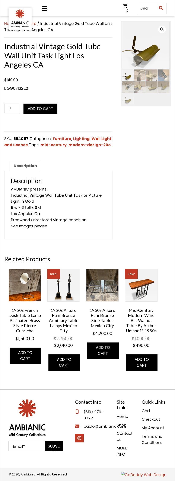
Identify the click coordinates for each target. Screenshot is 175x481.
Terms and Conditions (152, 439)
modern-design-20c (90, 144)
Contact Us (125, 436)
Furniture (62, 138)
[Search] (161, 8)
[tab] (25, 166)
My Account (153, 427)
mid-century (54, 144)
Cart (146, 410)
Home (122, 416)
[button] (54, 446)
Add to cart (40, 108)
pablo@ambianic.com (105, 426)
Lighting (81, 138)
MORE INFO (122, 451)
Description (25, 165)
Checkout (151, 419)
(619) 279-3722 (93, 415)
